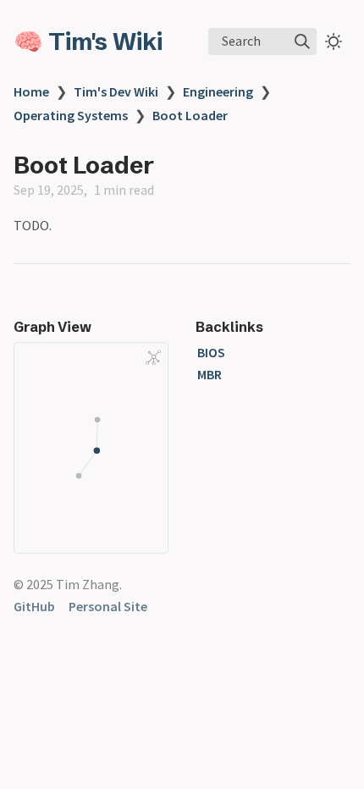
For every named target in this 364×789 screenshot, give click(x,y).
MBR (209, 374)
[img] (302, 41)
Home (31, 91)
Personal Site (108, 606)
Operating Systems (71, 115)
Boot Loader (190, 115)
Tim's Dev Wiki (116, 91)
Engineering (218, 91)
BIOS (211, 352)
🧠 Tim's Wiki (88, 41)
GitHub (34, 606)
